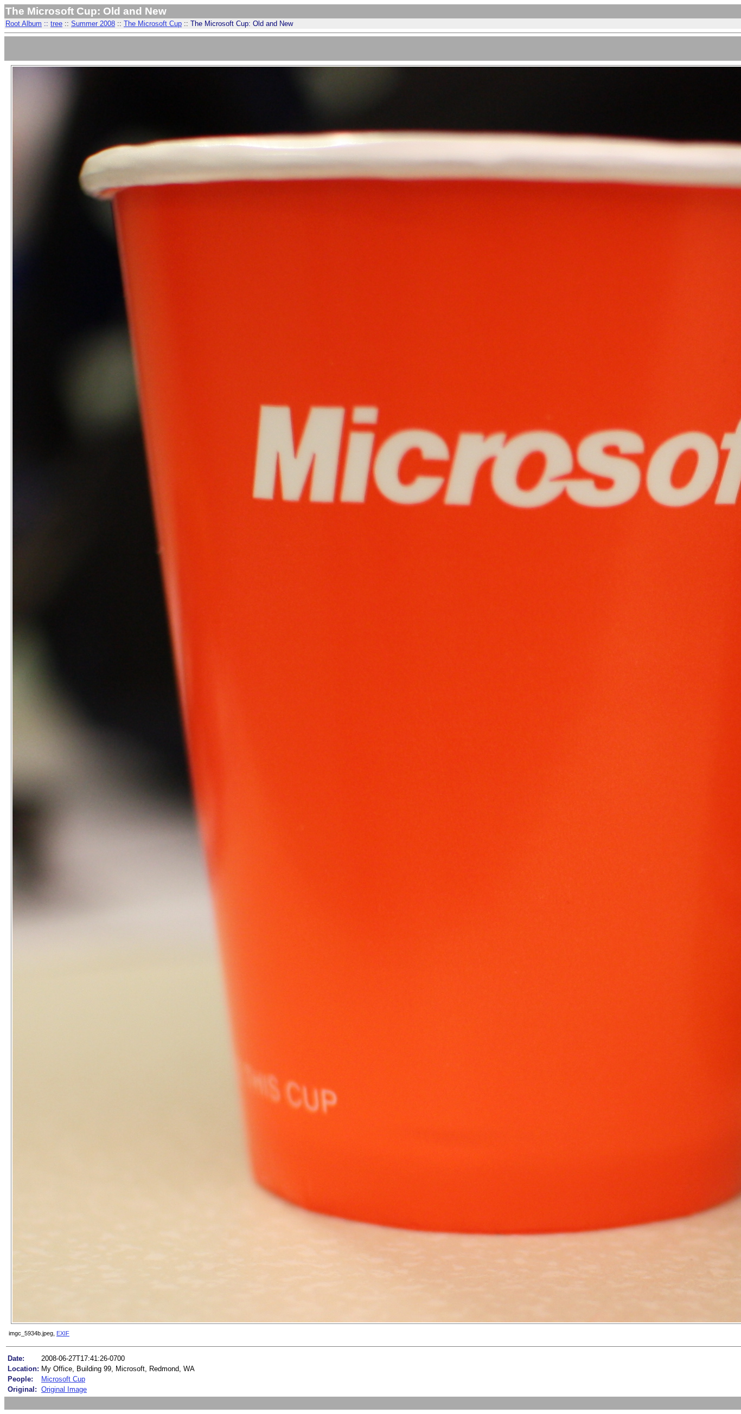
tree (56, 24)
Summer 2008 (93, 24)
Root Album (23, 24)
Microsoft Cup (63, 1379)
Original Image (64, 1389)
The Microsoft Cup (153, 24)
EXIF (62, 1333)
